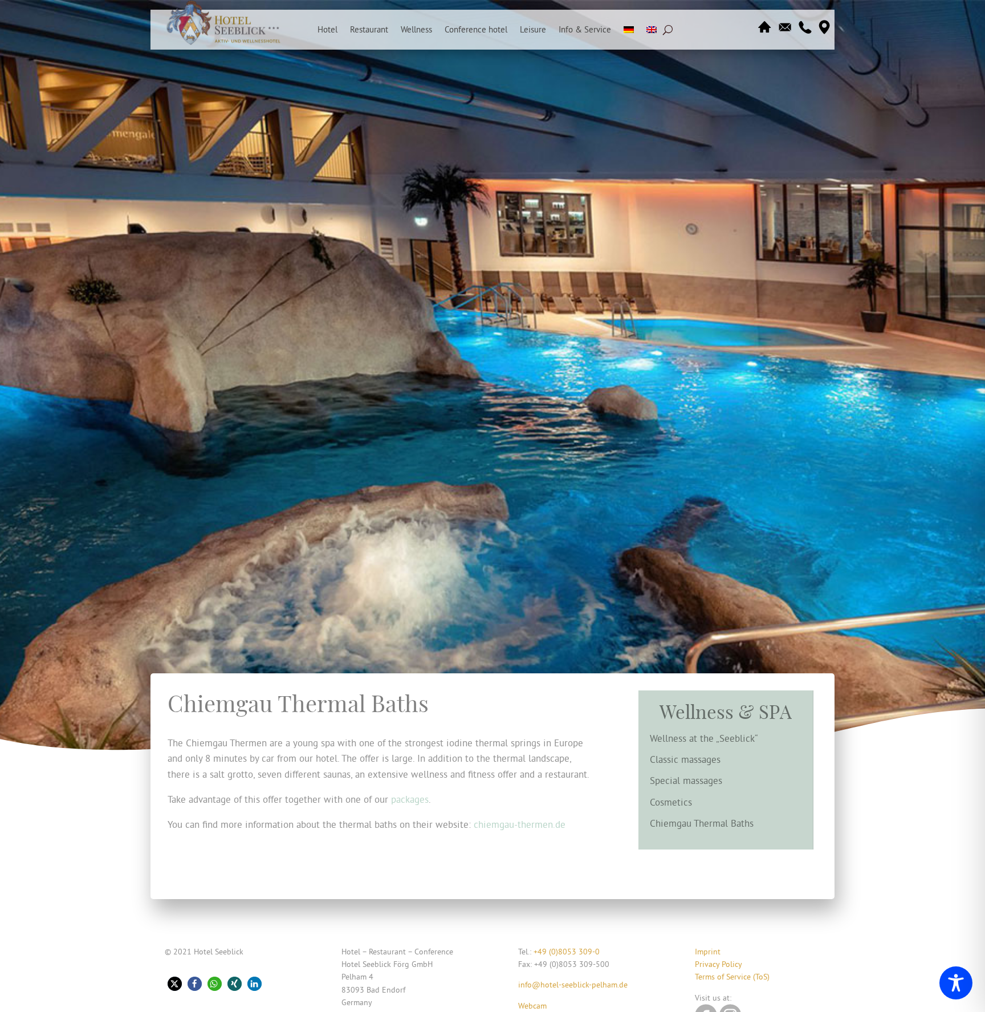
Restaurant (369, 30)
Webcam (532, 1006)
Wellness (416, 30)
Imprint (708, 951)
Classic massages (685, 759)
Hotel (327, 30)
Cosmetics (671, 802)
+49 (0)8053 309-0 (567, 951)
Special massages (686, 780)
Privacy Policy (718, 964)
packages (410, 799)
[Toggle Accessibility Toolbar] (956, 983)
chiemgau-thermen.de (519, 824)
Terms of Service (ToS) (732, 977)
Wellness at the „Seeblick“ (704, 738)
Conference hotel (476, 30)
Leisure (533, 30)
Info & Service (585, 30)
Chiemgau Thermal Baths (702, 823)
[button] (175, 984)
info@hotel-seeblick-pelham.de (573, 985)
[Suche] (668, 29)
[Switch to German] (629, 32)
